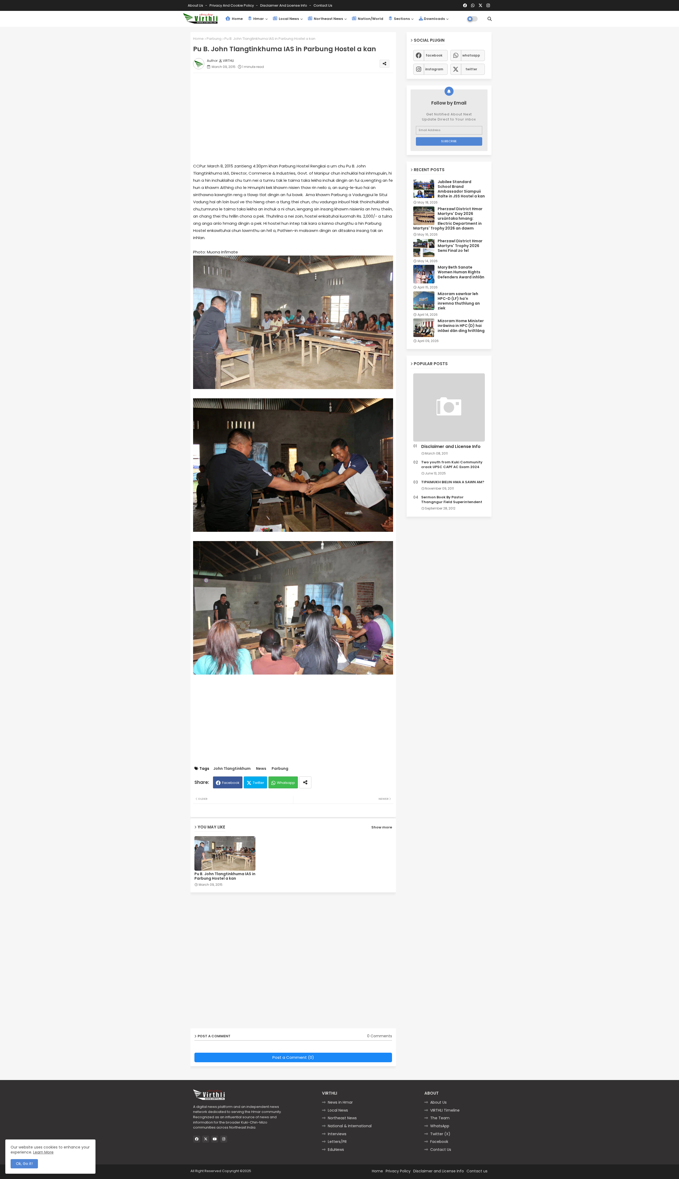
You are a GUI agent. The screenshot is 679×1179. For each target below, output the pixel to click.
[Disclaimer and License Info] (449, 407)
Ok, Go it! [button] (24, 1163)
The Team (440, 1118)
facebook (434, 55)
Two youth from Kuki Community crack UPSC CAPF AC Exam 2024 (451, 464)
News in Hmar (340, 1102)
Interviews (337, 1134)
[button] (489, 19)
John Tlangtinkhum (232, 768)
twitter (471, 69)
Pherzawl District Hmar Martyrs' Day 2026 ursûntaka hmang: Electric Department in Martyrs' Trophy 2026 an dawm (447, 218)
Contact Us (440, 1149)
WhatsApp (439, 1126)
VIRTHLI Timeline (445, 1110)
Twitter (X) (440, 1134)
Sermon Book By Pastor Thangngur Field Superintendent (451, 499)
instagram (434, 69)
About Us (196, 5)
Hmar (258, 18)
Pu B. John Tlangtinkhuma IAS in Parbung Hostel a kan (224, 876)
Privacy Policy (398, 1171)
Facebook (231, 782)
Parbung (214, 38)
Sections (401, 18)
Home (237, 18)
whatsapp (471, 55)
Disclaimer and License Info (284, 5)
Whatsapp (286, 782)
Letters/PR (337, 1141)
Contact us (323, 5)
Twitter (258, 782)
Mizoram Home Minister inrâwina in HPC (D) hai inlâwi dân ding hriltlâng (461, 325)
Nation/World (370, 18)
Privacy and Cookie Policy (232, 5)
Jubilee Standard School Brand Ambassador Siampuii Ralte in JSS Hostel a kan (461, 189)
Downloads (434, 18)
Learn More (43, 1152)
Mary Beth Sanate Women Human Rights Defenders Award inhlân (461, 272)
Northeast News (328, 18)
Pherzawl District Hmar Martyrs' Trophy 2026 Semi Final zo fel (460, 246)
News (261, 768)
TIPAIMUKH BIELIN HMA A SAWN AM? (452, 482)
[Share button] (305, 782)
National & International (350, 1126)
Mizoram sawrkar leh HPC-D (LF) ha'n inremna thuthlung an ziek (459, 301)
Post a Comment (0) (293, 1057)
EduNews (336, 1149)
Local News (288, 18)
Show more (381, 827)
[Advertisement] (298, 114)
